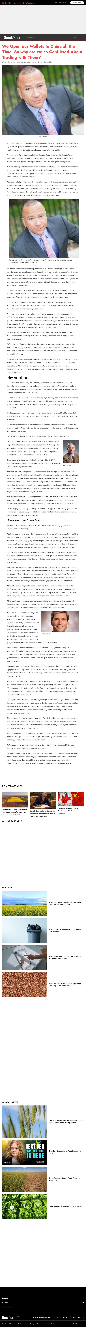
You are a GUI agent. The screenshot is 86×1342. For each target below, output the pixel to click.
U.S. (3, 1294)
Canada (29, 37)
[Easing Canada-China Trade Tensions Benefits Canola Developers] (71, 806)
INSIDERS (7, 887)
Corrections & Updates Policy (46, 1324)
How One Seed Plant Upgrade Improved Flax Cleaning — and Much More (66, 984)
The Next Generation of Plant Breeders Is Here (65, 1152)
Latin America (7, 1307)
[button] (80, 37)
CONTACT (54, 3)
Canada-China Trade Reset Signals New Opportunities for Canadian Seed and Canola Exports (14, 812)
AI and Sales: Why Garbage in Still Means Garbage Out (65, 930)
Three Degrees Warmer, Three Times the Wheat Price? (64, 1179)
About (4, 1324)
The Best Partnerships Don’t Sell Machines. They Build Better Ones (65, 957)
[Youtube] (67, 1317)
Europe (5, 1302)
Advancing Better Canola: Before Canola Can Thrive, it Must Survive (65, 903)
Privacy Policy (30, 1324)
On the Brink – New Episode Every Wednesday (19, 3)
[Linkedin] (63, 1317)
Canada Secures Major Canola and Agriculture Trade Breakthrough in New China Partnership (42, 813)
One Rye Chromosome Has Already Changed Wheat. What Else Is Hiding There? (66, 1121)
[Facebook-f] (54, 1317)
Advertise (12, 1324)
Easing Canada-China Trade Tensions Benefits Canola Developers (68, 811)
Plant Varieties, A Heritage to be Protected (65, 1206)
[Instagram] (60, 1317)
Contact (20, 1324)
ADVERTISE (62, 3)
